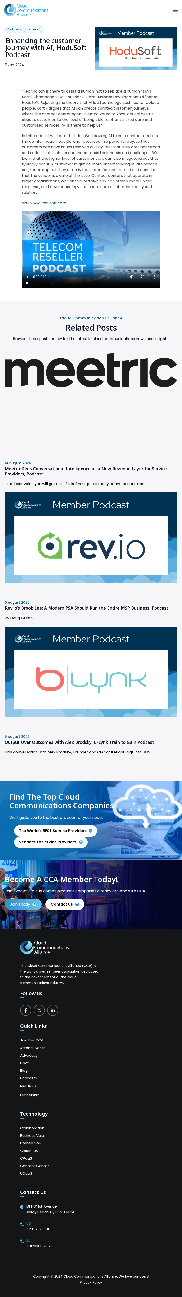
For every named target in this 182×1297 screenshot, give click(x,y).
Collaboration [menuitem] (32, 1127)
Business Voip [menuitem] (32, 1135)
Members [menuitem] (28, 1085)
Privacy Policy (91, 1282)
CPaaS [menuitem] (26, 1158)
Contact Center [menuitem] (34, 1165)
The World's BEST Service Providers (53, 830)
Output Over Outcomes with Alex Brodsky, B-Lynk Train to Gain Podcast (79, 742)
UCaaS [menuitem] (26, 1173)
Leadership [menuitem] (29, 1095)
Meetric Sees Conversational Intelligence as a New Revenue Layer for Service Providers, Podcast (86, 471)
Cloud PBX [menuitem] (29, 1150)
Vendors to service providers (48, 842)
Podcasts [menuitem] (28, 1078)
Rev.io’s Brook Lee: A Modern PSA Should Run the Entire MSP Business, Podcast (86, 608)
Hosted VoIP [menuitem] (31, 1143)
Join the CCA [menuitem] (31, 1040)
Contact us (62, 904)
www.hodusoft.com (48, 203)
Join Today (20, 904)
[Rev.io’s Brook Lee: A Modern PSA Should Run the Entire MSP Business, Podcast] (91, 581)
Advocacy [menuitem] (29, 1055)
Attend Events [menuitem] (32, 1047)
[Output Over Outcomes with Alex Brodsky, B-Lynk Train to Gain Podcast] (91, 715)
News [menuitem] (25, 1062)
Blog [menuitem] (24, 1070)
